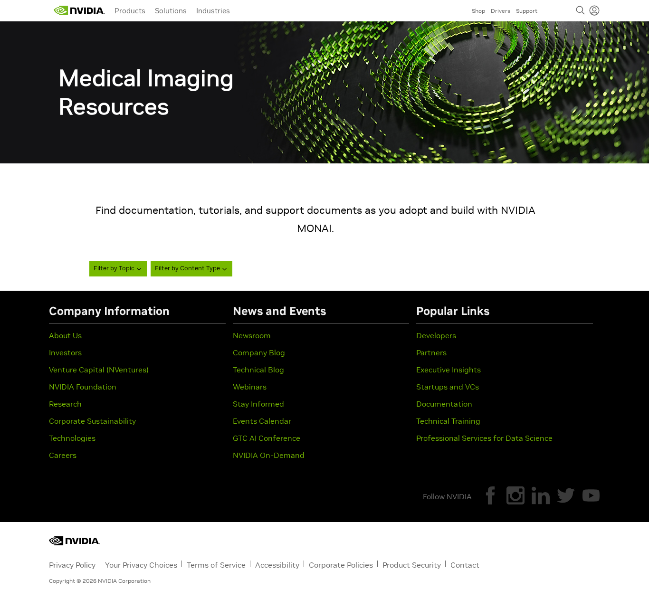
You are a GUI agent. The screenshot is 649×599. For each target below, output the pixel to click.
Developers (436, 335)
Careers (62, 455)
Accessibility (277, 565)
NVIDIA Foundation (82, 386)
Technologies (72, 438)
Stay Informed (258, 404)
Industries (213, 10)
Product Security (411, 565)
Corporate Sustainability (92, 421)
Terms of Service (216, 565)
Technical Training (448, 421)
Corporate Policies (341, 565)
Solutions (171, 10)
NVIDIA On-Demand (269, 455)
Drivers (500, 10)
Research (65, 404)
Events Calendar (262, 421)
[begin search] (580, 10)
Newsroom (252, 335)
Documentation (444, 404)
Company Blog (259, 352)
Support (526, 10)
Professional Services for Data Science (484, 438)
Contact (464, 565)
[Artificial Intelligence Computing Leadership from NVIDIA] (79, 10)
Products (130, 10)
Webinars (250, 386)
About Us (65, 335)
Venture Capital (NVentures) (99, 369)
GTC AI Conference (266, 438)
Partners (431, 352)
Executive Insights (448, 369)
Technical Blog (258, 369)
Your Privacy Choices (141, 565)
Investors (65, 352)
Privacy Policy (72, 565)
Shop (478, 10)
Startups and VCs (447, 386)
